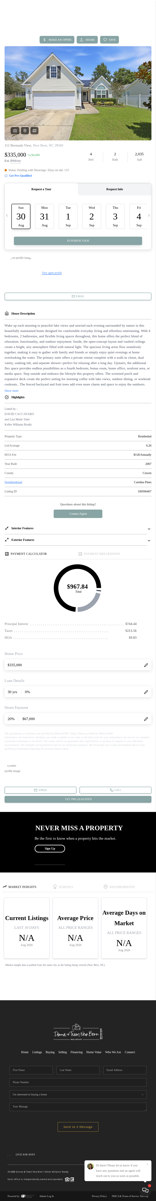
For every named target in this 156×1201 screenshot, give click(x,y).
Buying (50, 1052)
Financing (77, 1052)
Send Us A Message (78, 1127)
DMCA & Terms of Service (125, 1196)
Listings (37, 1052)
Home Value (93, 1052)
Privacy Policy (99, 1196)
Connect (130, 1052)
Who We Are (113, 1052)
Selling (62, 1052)
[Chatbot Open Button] (145, 1190)
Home (25, 1052)
